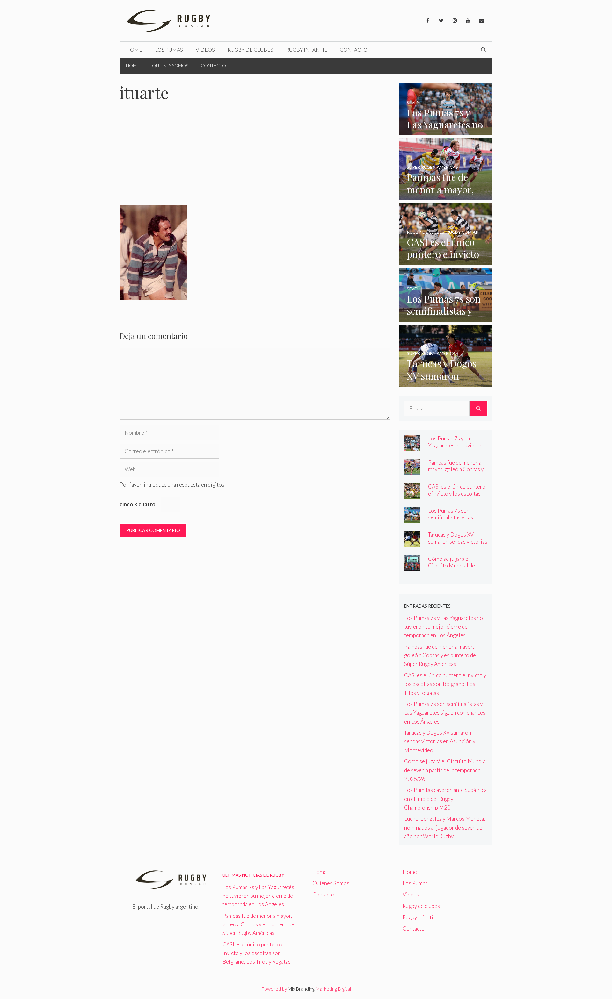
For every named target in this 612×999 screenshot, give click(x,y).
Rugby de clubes (250, 49)
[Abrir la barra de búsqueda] (483, 50)
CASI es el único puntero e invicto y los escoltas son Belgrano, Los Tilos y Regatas (457, 496)
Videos (205, 49)
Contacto (354, 49)
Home (134, 49)
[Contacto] (481, 20)
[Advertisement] (255, 157)
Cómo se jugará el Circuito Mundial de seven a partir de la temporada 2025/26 (451, 568)
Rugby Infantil (306, 49)
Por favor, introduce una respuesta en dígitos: (173, 484)
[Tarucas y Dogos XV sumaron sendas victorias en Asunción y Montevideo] (446, 382)
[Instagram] (454, 20)
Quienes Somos (170, 65)
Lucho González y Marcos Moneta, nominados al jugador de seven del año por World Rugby (444, 827)
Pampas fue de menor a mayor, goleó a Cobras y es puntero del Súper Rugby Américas (456, 472)
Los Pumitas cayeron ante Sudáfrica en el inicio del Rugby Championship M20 (445, 798)
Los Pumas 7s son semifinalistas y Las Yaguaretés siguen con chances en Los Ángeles (455, 520)
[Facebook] (427, 20)
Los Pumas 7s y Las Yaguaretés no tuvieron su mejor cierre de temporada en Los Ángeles (443, 627)
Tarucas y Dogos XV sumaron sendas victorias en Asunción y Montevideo (457, 544)
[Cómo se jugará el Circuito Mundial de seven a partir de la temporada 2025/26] (412, 567)
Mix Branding (301, 989)
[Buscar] (479, 408)
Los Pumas (169, 49)
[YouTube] (468, 20)
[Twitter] (441, 20)
